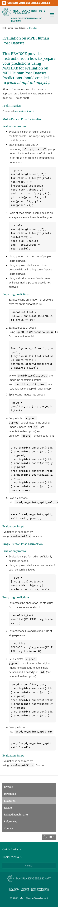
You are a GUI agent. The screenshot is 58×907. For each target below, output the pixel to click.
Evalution (9, 800)
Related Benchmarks (16, 814)
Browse (8, 786)
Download (10, 793)
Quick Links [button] (10, 849)
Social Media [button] (10, 857)
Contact (8, 828)
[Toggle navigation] (52, 15)
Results (8, 807)
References (10, 821)
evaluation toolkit (24, 111)
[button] (53, 3)
